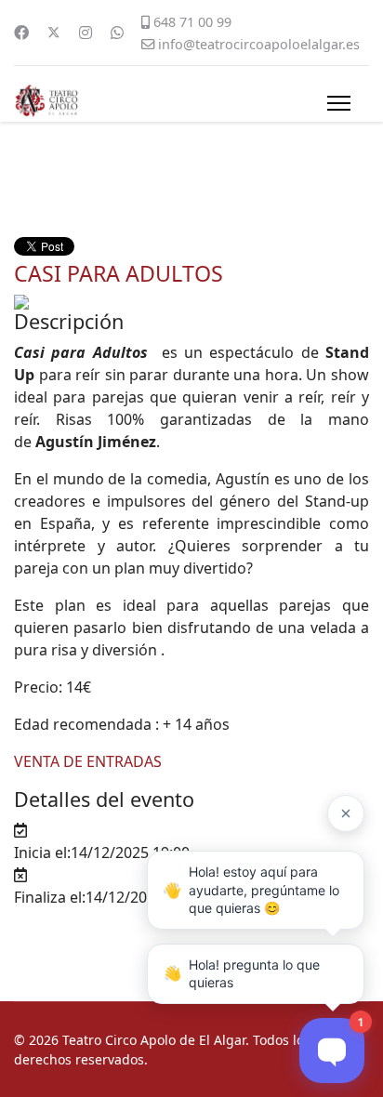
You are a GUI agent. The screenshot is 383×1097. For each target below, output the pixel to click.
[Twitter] (53, 32)
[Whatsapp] (117, 32)
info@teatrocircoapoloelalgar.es (259, 44)
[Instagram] (85, 32)
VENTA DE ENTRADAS (88, 761)
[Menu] (338, 103)
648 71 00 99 (192, 22)
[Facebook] (21, 32)
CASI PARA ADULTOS (118, 273)
